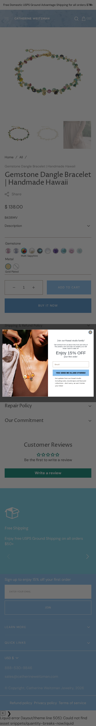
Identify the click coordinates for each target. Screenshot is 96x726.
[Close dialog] (90, 332)
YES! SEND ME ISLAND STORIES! (71, 372)
